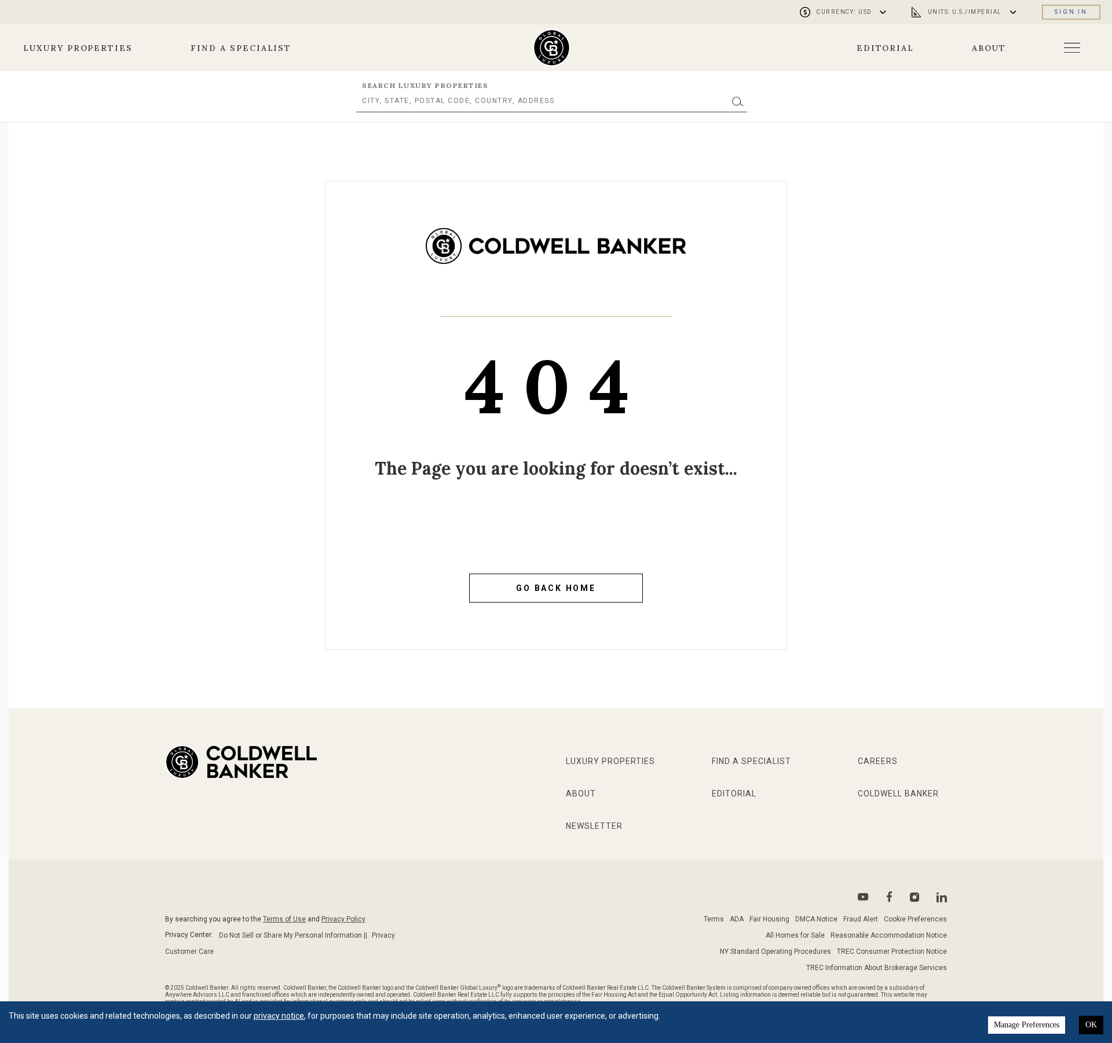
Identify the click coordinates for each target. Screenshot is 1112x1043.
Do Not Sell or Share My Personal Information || (293, 935)
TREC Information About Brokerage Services (876, 968)
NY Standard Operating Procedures (775, 951)
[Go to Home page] (556, 254)
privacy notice (279, 1015)
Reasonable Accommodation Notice (889, 935)
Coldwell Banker (898, 793)
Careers (878, 761)
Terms (714, 919)
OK (1091, 1024)
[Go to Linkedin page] (942, 897)
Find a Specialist (241, 48)
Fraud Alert (860, 919)
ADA (737, 919)
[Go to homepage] (551, 48)
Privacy (383, 935)
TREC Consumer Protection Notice (892, 951)
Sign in (1071, 12)
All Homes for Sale (795, 935)
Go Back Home (556, 588)
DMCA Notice (816, 919)
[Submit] (738, 101)
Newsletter (594, 826)
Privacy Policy (343, 919)
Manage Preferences (1026, 1024)
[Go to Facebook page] (889, 896)
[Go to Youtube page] (863, 897)
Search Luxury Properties (425, 85)
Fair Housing (769, 919)
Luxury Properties (78, 48)
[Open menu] (1072, 48)
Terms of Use (284, 919)
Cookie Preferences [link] (915, 919)
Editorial (886, 48)
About (989, 48)
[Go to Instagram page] (914, 897)
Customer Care (189, 951)
